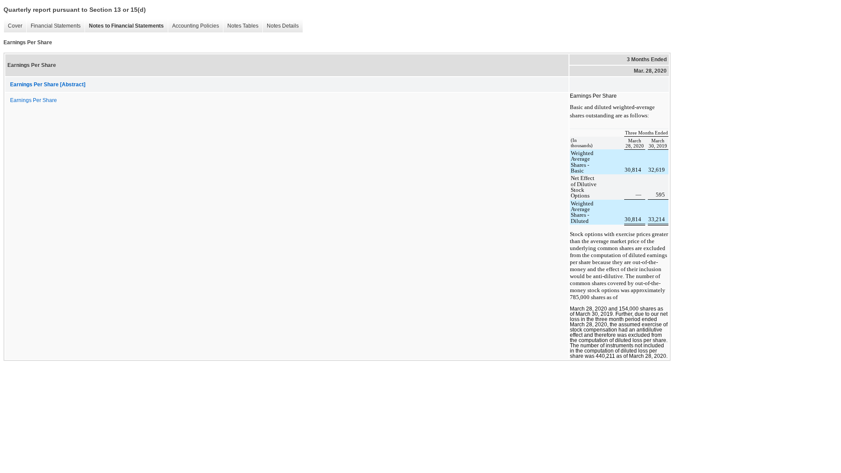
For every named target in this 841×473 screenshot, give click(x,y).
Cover (13, 26)
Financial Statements (53, 26)
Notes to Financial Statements (124, 26)
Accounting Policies (193, 26)
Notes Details (280, 26)
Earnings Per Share (33, 100)
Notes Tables (240, 26)
